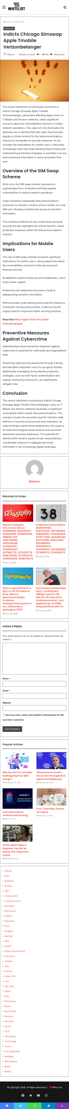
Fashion (8, 916)
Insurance (9, 956)
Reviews (8, 1016)
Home (8, 21)
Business (9, 881)
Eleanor (11, 54)
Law (6, 981)
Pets (6, 996)
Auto (6, 876)
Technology (10, 1041)
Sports (7, 1026)
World (7, 1066)
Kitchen (8, 971)
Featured (9, 921)
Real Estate (10, 1011)
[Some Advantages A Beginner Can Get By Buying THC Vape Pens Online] (18, 833)
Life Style (9, 986)
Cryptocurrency (12, 901)
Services (8, 1021)
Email (6, 690)
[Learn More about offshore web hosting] (18, 798)
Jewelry (8, 961)
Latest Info (19, 21)
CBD (6, 891)
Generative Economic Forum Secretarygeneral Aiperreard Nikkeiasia (50, 776)
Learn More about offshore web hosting (15, 813)
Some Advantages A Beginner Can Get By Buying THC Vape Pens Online (16, 850)
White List (57, 1087)
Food (6, 926)
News (7, 991)
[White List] (16, 7)
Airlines (8, 871)
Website (7, 702)
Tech (7, 1031)
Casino (8, 886)
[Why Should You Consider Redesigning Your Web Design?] (18, 760)
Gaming (8, 936)
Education (9, 906)
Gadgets (8, 931)
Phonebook (10, 1001)
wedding (8, 1056)
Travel (7, 1046)
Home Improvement (14, 951)
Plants (7, 1006)
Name (6, 678)
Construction (11, 896)
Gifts (6, 941)
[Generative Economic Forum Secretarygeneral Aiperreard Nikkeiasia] (51, 760)
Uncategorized (12, 1051)
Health (7, 946)
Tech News (10, 1036)
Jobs (6, 966)
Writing (8, 1071)
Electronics (10, 911)
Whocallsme (10, 1061)
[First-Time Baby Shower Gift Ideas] (51, 797)
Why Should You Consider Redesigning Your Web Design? (17, 776)
